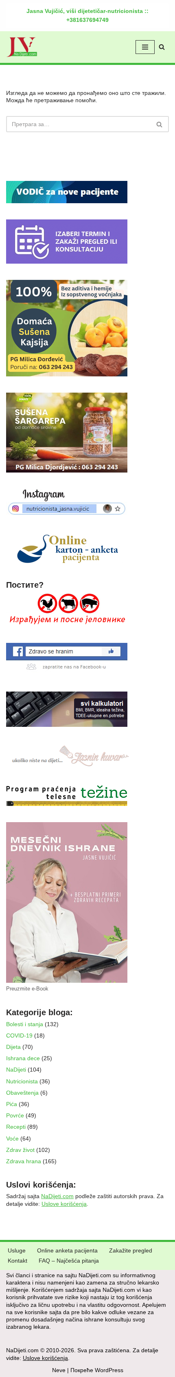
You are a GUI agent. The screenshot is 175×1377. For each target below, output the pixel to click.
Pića (11, 1104)
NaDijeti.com (57, 1196)
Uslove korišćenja (64, 1204)
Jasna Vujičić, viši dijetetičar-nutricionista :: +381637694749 (87, 15)
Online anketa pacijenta (67, 1250)
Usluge (17, 1250)
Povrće (15, 1115)
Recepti (16, 1127)
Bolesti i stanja (24, 1024)
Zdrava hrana (23, 1161)
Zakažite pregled (130, 1250)
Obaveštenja (22, 1092)
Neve (59, 1370)
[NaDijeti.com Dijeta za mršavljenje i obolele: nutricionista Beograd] (22, 47)
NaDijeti (16, 1069)
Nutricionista (22, 1081)
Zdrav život (20, 1150)
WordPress (109, 1370)
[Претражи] (162, 47)
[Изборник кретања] (145, 47)
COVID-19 (19, 1035)
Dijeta (13, 1047)
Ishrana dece (23, 1058)
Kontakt (17, 1260)
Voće (12, 1138)
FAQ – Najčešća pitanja (69, 1260)
